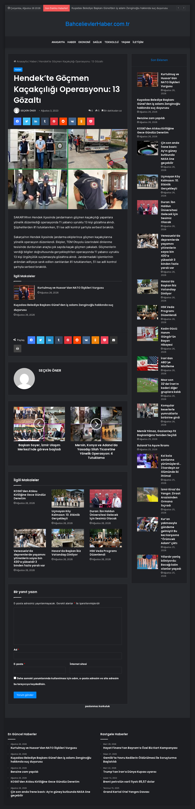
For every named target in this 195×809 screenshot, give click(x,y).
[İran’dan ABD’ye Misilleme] (147, 363)
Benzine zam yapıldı (83, 8)
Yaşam (125, 42)
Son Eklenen (159, 60)
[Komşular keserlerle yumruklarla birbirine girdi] (147, 411)
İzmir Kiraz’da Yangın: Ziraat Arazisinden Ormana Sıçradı (171, 497)
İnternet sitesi (78, 663)
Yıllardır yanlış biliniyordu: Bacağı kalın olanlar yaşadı (171, 563)
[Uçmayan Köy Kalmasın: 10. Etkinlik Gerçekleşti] (68, 498)
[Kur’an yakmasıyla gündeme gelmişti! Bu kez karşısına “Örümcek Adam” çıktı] (147, 524)
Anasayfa (58, 42)
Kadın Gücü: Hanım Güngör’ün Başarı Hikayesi (169, 337)
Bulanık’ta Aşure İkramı (153, 445)
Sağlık (97, 42)
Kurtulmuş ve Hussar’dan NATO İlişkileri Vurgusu (71, 288)
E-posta (19, 663)
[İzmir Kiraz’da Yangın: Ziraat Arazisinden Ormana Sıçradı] (147, 494)
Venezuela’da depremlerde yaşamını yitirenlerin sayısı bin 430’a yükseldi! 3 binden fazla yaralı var (29, 558)
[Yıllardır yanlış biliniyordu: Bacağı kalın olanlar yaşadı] (147, 562)
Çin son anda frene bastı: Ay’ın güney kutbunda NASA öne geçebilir (170, 153)
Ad (16, 649)
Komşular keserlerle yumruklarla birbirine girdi (170, 411)
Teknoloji (112, 42)
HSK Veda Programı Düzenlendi (103, 552)
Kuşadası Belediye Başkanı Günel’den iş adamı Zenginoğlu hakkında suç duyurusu (158, 104)
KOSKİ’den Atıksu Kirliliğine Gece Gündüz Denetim (30, 494)
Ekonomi (84, 42)
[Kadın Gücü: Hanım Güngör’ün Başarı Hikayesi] (147, 334)
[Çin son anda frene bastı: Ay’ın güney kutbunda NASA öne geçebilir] (147, 148)
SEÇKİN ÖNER (28, 110)
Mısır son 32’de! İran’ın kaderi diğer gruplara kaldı (171, 386)
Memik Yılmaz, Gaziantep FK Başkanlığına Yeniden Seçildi (157, 433)
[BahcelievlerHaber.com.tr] (97, 24)
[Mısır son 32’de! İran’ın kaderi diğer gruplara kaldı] (147, 385)
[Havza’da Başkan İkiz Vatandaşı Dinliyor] (68, 538)
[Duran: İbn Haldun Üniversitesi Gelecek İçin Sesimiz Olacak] (106, 498)
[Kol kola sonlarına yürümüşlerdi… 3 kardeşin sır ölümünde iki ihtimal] (147, 461)
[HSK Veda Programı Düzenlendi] (106, 538)
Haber (71, 42)
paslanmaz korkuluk (97, 706)
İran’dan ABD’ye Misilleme (167, 362)
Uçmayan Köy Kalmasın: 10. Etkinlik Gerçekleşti (66, 514)
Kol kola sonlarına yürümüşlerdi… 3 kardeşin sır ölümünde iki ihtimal (171, 466)
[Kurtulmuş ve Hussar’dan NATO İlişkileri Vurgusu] (24, 292)
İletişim (138, 42)
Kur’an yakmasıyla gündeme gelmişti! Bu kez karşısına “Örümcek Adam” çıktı (170, 531)
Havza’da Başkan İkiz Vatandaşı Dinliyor (66, 552)
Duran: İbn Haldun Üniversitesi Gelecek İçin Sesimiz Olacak (104, 514)
